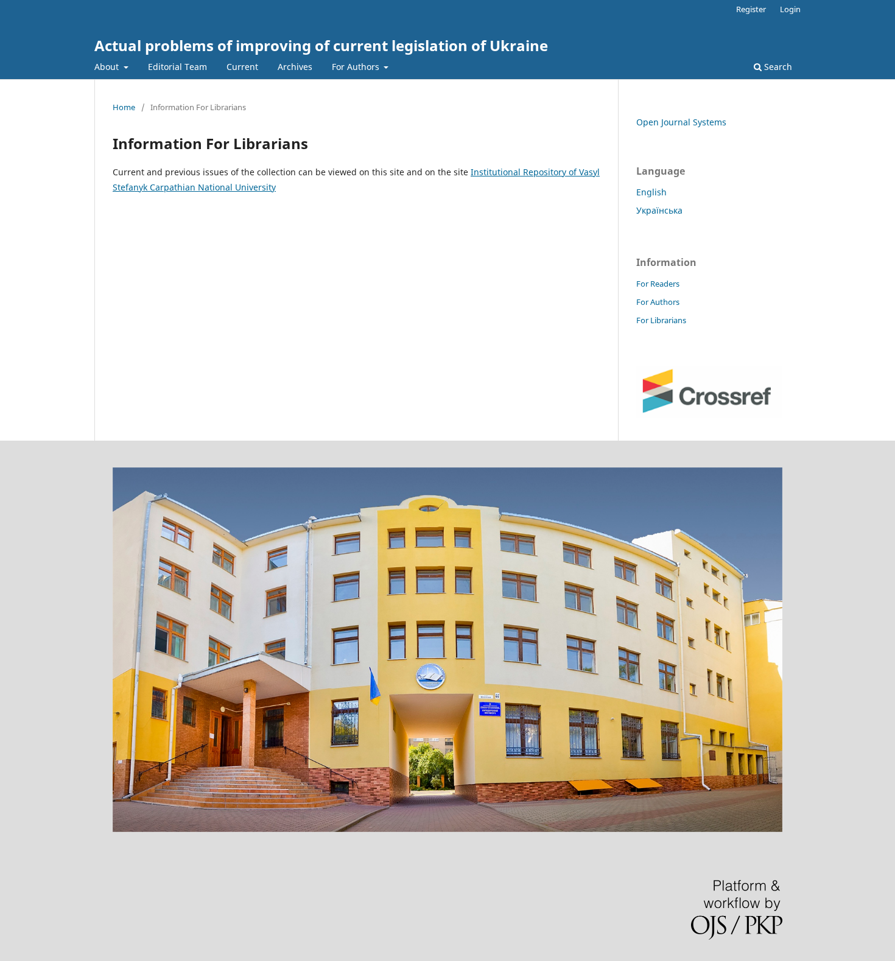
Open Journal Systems (681, 122)
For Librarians (661, 320)
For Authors (357, 66)
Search (777, 66)
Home (124, 107)
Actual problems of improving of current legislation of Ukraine (321, 45)
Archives (295, 66)
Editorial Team (177, 66)
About (107, 66)
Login (790, 9)
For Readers (657, 283)
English (651, 192)
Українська (659, 210)
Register (751, 9)
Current (242, 66)
